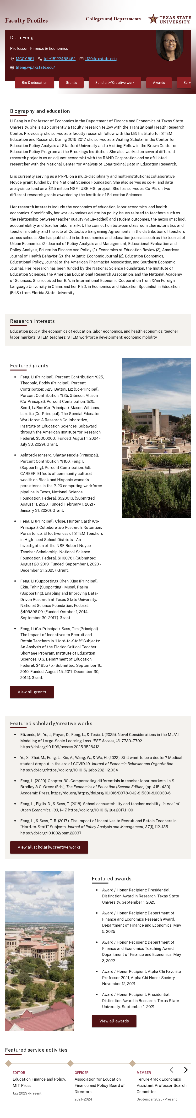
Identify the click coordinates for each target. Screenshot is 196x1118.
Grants (71, 83)
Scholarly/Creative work (115, 83)
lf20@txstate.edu (101, 59)
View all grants (32, 692)
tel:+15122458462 (60, 59)
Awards (159, 83)
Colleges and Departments (113, 19)
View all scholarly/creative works (49, 847)
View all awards (114, 1021)
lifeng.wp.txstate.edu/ (35, 67)
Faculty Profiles (26, 20)
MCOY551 (25, 59)
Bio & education (34, 83)
